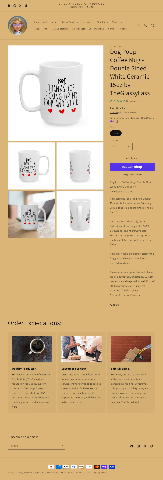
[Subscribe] (61, 446)
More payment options (132, 174)
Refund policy (52, 472)
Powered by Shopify (35, 473)
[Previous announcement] (53, 6)
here (14, 406)
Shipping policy (99, 472)
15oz (115, 133)
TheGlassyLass (20, 473)
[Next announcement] (109, 6)
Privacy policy (67, 472)
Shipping (114, 112)
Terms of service (82, 472)
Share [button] (116, 304)
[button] (50, 22)
